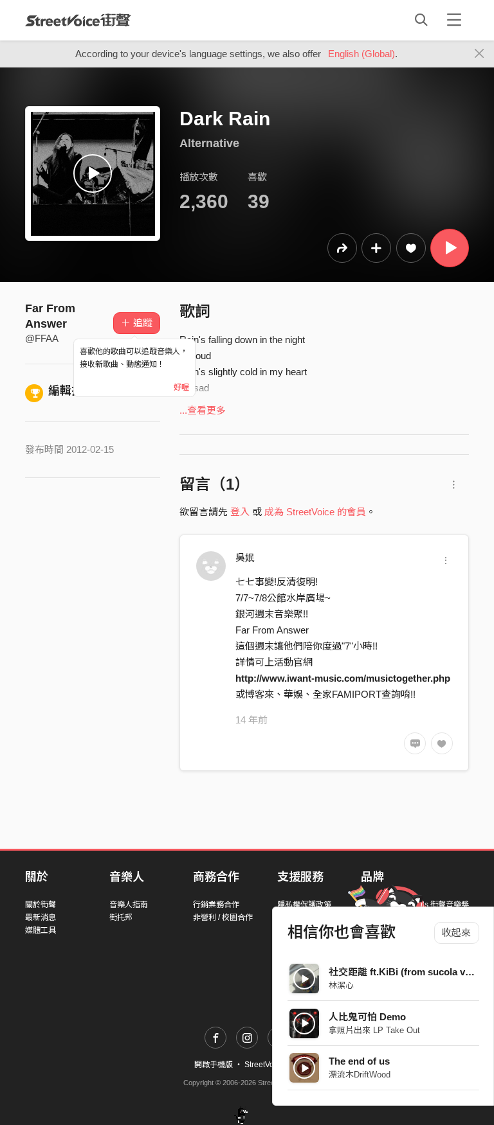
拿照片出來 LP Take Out (374, 1030)
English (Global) (361, 53)
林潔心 (341, 985)
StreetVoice (78, 19)
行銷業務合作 (216, 904)
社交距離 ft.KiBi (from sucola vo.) (403, 971)
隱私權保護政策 (304, 904)
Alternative (209, 143)
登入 (240, 511)
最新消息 (40, 917)
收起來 (456, 932)
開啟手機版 (213, 1064)
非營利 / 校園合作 (223, 917)
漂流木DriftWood (359, 1074)
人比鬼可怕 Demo (367, 1016)
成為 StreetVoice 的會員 (315, 511)
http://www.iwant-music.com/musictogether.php (342, 678)
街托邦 (121, 917)
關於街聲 (40, 904)
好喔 (181, 387)
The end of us (359, 1061)
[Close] (479, 54)
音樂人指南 (128, 904)
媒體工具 (40, 930)
